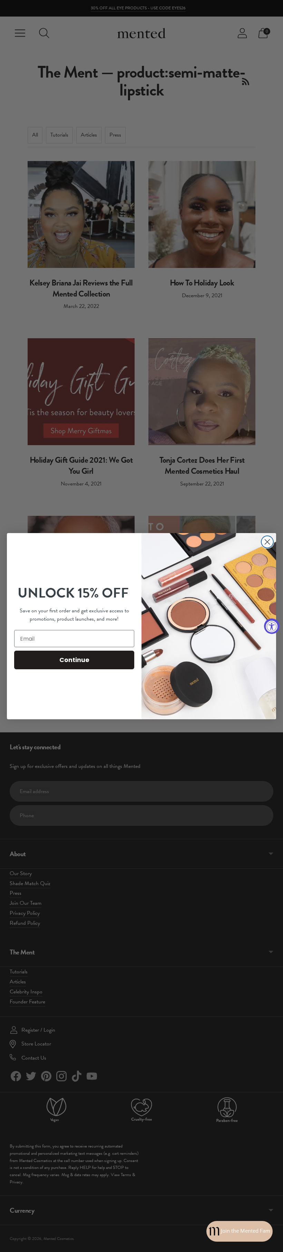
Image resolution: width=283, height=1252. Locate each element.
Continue (74, 659)
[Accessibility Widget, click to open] (272, 626)
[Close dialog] (267, 542)
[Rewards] (239, 1231)
